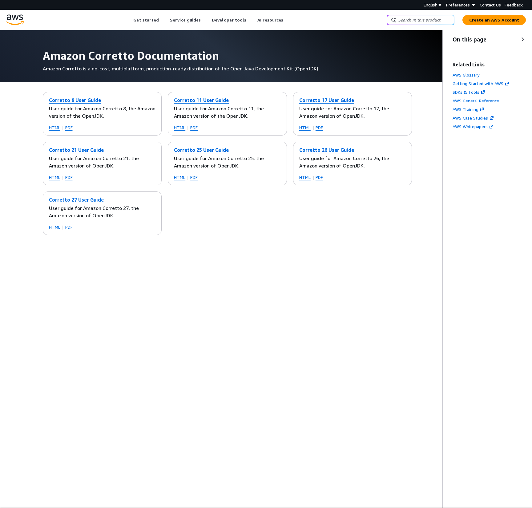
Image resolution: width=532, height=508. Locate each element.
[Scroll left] (129, 20)
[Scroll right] (288, 20)
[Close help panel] (522, 39)
